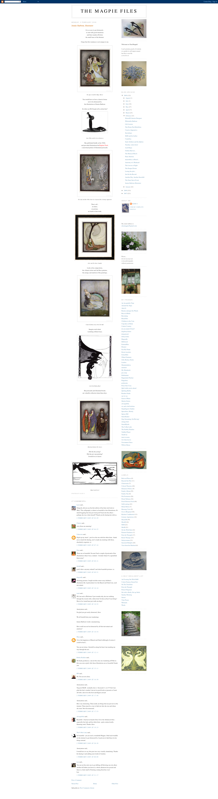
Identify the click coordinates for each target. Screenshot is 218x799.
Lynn (78, 505)
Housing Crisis (126, 509)
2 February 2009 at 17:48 (87, 695)
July (127, 101)
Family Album (125, 491)
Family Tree (125, 494)
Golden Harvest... (130, 151)
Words (123, 605)
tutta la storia (125, 437)
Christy (79, 523)
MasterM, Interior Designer (133, 118)
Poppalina (124, 380)
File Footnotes (125, 496)
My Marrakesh (125, 370)
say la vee (124, 396)
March (128, 113)
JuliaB (79, 566)
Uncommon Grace (127, 442)
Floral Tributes (125, 499)
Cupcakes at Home (127, 324)
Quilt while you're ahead (128, 388)
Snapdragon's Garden (127, 409)
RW (78, 673)
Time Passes (125, 600)
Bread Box (124, 318)
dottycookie (125, 336)
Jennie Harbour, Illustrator (82, 25)
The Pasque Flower (131, 168)
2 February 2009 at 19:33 (87, 727)
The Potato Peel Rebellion (133, 127)
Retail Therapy (126, 538)
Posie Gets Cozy (126, 386)
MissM (123, 522)
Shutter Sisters (125, 401)
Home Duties (125, 507)
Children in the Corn (127, 321)
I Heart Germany (126, 357)
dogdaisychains (126, 331)
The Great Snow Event (132, 180)
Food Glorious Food (127, 501)
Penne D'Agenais (126, 590)
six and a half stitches (128, 406)
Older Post (115, 784)
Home (95, 784)
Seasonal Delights (127, 543)
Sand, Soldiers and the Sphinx (134, 142)
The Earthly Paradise (127, 429)
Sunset (123, 597)
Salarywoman (125, 540)
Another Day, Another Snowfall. (135, 177)
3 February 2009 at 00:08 (87, 757)
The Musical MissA (131, 154)
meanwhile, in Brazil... (132, 159)
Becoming (124, 316)
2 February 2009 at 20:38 (87, 743)
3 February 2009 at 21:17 (87, 775)
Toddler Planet (125, 432)
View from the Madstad (128, 545)
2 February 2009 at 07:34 (87, 545)
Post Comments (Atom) (87, 788)
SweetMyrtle (125, 424)
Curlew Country (126, 326)
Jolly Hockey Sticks (127, 360)
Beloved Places (126, 478)
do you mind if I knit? (128, 329)
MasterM (124, 520)
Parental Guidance (127, 532)
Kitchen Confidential (127, 514)
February (128, 116)
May (127, 107)
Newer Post (75, 784)
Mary (78, 637)
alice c (135, 203)
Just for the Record (130, 174)
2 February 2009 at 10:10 (87, 588)
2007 (125, 193)
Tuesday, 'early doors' (131, 145)
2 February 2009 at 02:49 (87, 518)
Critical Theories (126, 486)
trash (78, 593)
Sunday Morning (126, 595)
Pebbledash (125, 375)
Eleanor (123, 347)
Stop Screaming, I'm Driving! (130, 419)
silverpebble (80, 716)
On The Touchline (127, 584)
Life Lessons (129, 124)
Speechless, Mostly (127, 411)
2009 (125, 95)
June (127, 104)
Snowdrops (128, 133)
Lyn (78, 762)
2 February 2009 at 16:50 (87, 679)
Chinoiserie (125, 483)
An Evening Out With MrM (129, 579)
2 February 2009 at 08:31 (87, 561)
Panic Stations (129, 156)
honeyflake (124, 355)
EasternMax (125, 344)
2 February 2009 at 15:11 (87, 668)
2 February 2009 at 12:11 (87, 652)
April (127, 110)
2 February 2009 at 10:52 (87, 604)
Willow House (125, 445)
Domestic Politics (126, 489)
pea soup (124, 373)
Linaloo (123, 362)
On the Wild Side (126, 530)
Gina (78, 550)
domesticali (125, 334)
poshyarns (124, 383)
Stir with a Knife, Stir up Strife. (130, 592)
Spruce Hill (124, 414)
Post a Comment (77, 780)
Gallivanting (125, 504)
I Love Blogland (126, 512)
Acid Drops (128, 148)
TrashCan (124, 435)
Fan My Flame (125, 349)
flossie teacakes (126, 352)
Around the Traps (126, 306)
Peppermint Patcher (127, 378)
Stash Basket (125, 417)
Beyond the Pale (126, 481)
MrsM (123, 527)
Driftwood (124, 342)
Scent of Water (125, 398)
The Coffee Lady (82, 732)
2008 (125, 190)
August (128, 98)
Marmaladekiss (126, 365)
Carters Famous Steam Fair (129, 582)
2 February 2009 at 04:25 (87, 529)
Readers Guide (125, 393)
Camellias (128, 139)
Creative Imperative (131, 130)
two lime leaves (126, 440)
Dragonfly (124, 339)
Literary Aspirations (127, 517)
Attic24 (123, 308)
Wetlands (124, 603)
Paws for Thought (126, 535)
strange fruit (125, 422)
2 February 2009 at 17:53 (87, 711)
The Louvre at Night (131, 165)
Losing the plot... (130, 171)
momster (124, 367)
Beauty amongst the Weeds (129, 311)
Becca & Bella (125, 313)
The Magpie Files (109, 11)
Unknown (80, 534)
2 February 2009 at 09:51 (87, 572)
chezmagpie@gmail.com (129, 226)
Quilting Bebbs (126, 391)
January (128, 187)
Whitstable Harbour (131, 121)
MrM (123, 525)
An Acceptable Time (127, 303)
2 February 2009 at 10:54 (87, 632)
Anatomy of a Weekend (132, 162)
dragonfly (80, 577)
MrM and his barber (131, 136)
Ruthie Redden (81, 657)
